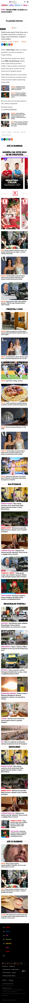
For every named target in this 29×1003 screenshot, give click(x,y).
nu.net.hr (23, 993)
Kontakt (14, 972)
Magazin (8, 939)
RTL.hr (3, 985)
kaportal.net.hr (20, 990)
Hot (7, 935)
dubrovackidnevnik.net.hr (8, 993)
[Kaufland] (14, 193)
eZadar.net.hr (18, 993)
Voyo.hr (12, 985)
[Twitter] (4, 44)
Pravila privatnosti (7, 972)
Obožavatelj (16, 132)
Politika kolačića (15, 969)
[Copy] (12, 44)
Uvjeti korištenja (6, 969)
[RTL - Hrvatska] (4, 980)
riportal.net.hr (14, 991)
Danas (8, 927)
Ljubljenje (9, 132)
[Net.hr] (11, 980)
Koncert (3, 132)
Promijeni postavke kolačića (9, 975)
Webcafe (8, 943)
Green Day (23, 132)
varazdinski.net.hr (6, 991)
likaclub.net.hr (5, 995)
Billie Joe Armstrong (6, 135)
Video (7, 951)
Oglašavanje (12, 966)
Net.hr (16, 41)
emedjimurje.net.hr (6, 990)
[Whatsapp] (7, 44)
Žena (7, 947)
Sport (8, 931)
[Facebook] (2, 44)
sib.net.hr (14, 990)
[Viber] (9, 44)
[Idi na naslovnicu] (13, 3)
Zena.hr (7, 985)
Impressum (5, 966)
